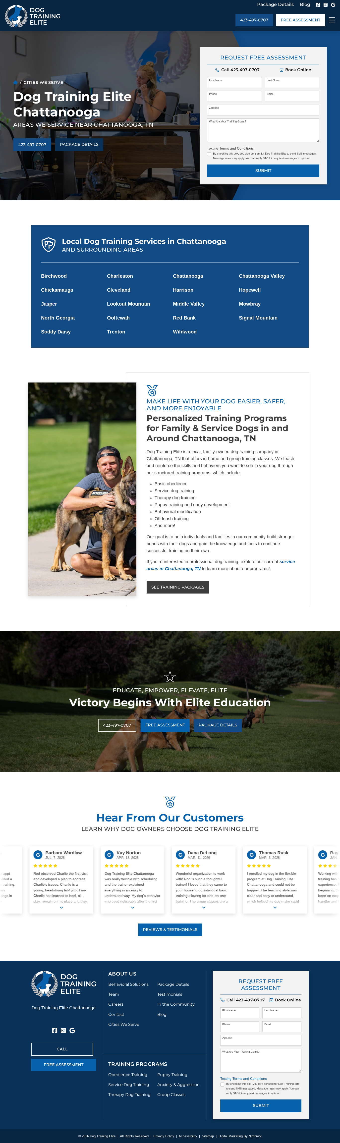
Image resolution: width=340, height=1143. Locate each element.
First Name (216, 80)
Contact (116, 1014)
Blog (305, 4)
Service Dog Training (128, 1084)
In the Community (176, 1004)
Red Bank (184, 318)
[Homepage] (15, 82)
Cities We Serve (123, 1024)
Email (270, 93)
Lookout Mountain (128, 304)
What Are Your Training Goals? (227, 121)
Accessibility (188, 1136)
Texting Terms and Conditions (230, 148)
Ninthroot (255, 1136)
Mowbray (250, 304)
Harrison (183, 290)
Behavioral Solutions (128, 984)
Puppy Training (172, 1074)
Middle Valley (189, 304)
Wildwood (185, 331)
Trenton (116, 331)
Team (113, 994)
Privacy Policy (163, 1136)
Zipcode (214, 107)
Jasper (49, 304)
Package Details (275, 4)
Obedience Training (127, 1074)
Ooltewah (118, 318)
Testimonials (169, 994)
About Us (122, 974)
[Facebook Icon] (318, 4)
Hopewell (250, 290)
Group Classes (171, 1094)
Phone (213, 93)
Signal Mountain (258, 318)
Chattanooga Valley (262, 276)
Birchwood (54, 276)
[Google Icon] (333, 4)
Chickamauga (57, 290)
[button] (295, 69)
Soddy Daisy (56, 331)
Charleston (120, 276)
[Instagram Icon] (326, 4)
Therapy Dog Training (129, 1094)
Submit (263, 170)
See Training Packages (177, 587)
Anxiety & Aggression (178, 1084)
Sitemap (208, 1136)
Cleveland (118, 290)
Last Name (273, 80)
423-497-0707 (254, 20)
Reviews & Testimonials (170, 929)
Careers (115, 1004)
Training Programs (138, 1064)
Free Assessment (300, 20)
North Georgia (58, 318)
